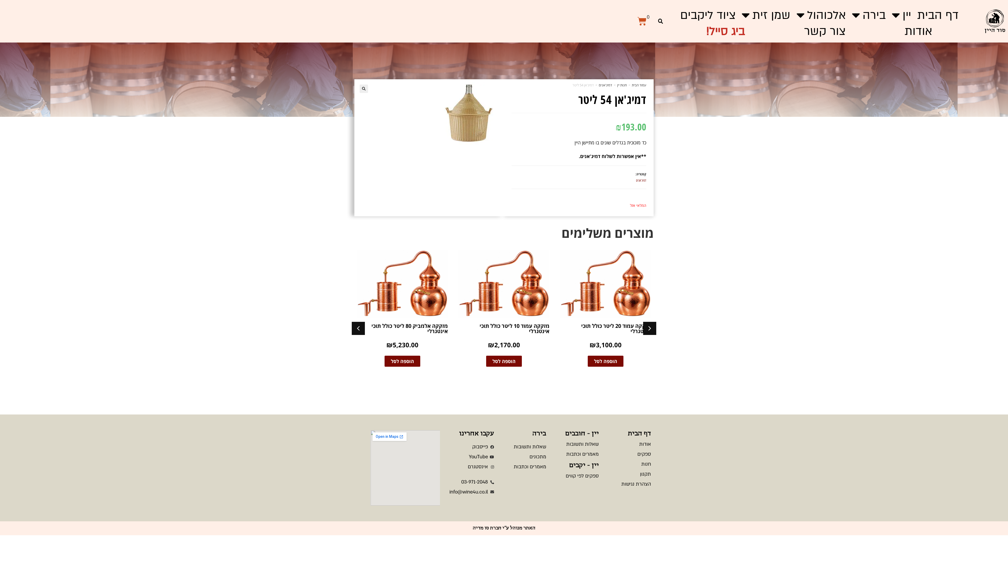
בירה (874, 15)
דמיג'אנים (605, 85)
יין (906, 15)
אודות (918, 31)
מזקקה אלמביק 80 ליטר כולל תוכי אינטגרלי (409, 328)
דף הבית (938, 15)
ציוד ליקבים (708, 15)
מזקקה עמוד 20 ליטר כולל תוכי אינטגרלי (616, 328)
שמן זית (771, 15)
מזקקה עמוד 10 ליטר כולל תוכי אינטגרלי (514, 328)
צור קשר (825, 31)
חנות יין (622, 85)
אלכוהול (826, 15)
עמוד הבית (639, 85)
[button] (660, 21)
